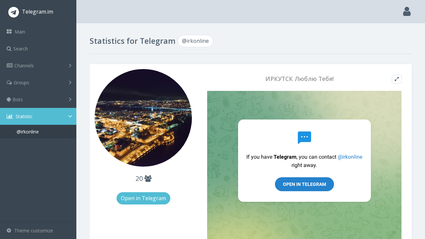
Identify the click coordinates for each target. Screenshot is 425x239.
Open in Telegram (143, 198)
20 (139, 178)
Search (20, 48)
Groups (21, 82)
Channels (24, 65)
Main (19, 32)
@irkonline (28, 131)
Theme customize (33, 230)
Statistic (23, 116)
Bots (18, 99)
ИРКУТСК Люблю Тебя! (299, 79)
